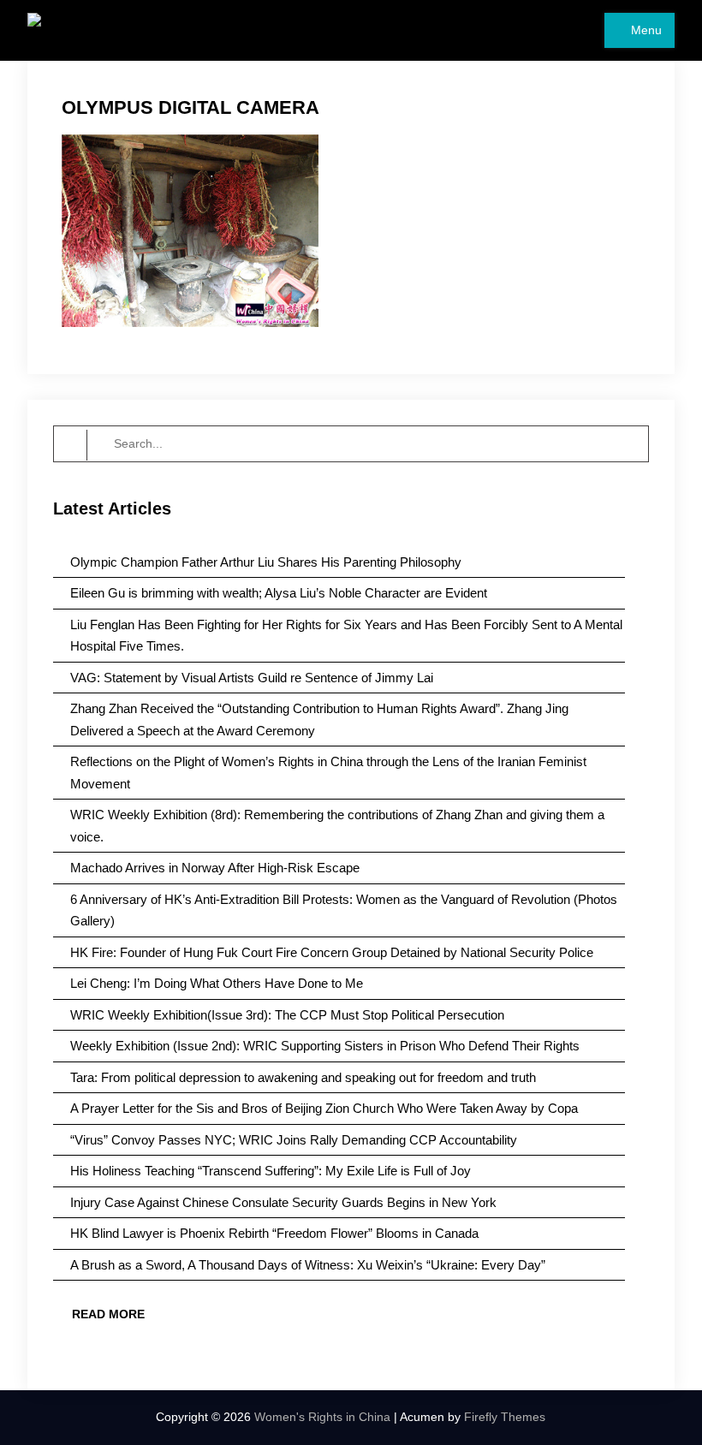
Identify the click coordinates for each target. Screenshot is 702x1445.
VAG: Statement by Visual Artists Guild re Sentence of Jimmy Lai (251, 677)
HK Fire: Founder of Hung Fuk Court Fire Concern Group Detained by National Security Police (331, 952)
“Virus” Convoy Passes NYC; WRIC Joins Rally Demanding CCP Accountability (293, 1140)
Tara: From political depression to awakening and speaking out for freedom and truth (303, 1077)
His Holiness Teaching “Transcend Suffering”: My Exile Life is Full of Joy (270, 1170)
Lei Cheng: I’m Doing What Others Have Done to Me (216, 983)
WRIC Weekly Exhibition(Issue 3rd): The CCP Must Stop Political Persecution (287, 1015)
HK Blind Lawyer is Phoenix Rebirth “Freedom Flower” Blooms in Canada (274, 1233)
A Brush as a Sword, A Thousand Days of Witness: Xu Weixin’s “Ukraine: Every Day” (307, 1265)
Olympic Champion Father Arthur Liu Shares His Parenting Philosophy (265, 562)
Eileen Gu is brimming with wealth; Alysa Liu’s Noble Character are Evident (278, 593)
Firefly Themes (504, 1417)
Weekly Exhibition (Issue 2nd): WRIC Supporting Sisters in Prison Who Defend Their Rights (325, 1045)
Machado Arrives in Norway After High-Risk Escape (215, 867)
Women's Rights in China (322, 1417)
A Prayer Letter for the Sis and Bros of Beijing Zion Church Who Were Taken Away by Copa (324, 1108)
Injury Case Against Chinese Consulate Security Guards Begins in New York (283, 1202)
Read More (108, 1314)
